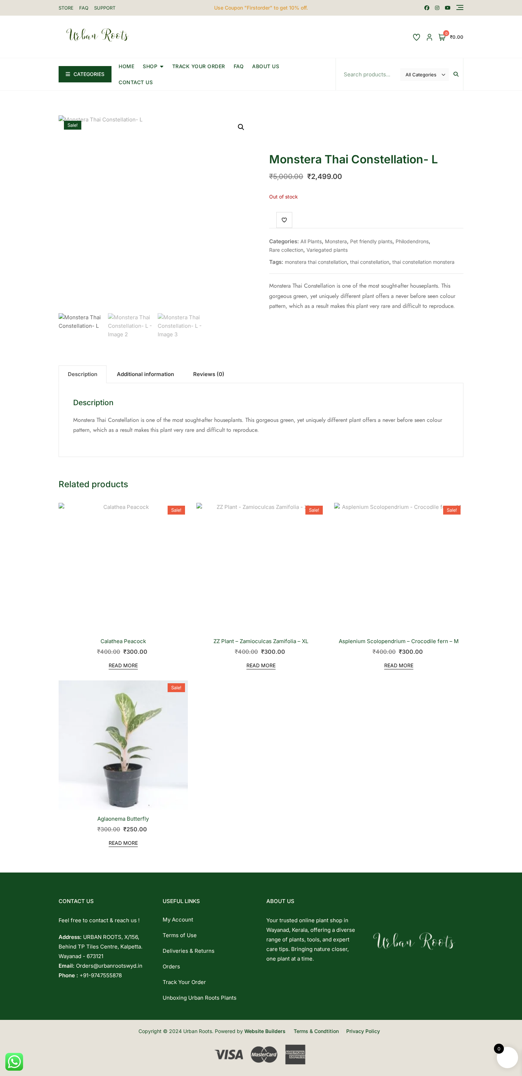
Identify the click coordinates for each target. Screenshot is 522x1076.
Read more (123, 665)
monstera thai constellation (316, 262)
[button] (241, 127)
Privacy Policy (363, 1031)
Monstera (336, 241)
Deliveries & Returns (188, 950)
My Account (178, 919)
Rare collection (286, 250)
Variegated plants (327, 250)
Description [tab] (82, 374)
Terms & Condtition (316, 1031)
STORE (66, 8)
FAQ (83, 8)
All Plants (311, 241)
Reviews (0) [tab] (208, 374)
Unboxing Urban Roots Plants (199, 997)
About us (265, 66)
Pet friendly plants (371, 241)
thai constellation (369, 262)
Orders (171, 966)
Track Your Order (198, 66)
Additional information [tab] (145, 374)
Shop (150, 66)
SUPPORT (104, 8)
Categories (89, 74)
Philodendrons (412, 241)
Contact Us (136, 82)
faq (239, 66)
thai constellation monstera (423, 262)
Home (126, 66)
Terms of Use (180, 935)
